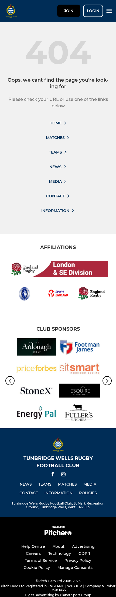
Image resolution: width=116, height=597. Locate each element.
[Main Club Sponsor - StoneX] (36, 391)
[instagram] (63, 475)
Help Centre (33, 546)
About (58, 546)
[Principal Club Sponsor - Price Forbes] (36, 369)
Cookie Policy (37, 567)
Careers (33, 553)
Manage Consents (75, 567)
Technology (59, 553)
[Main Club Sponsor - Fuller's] (79, 413)
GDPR (84, 553)
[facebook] (52, 475)
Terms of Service (41, 560)
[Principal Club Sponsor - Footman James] (79, 347)
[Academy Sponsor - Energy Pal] (36, 413)
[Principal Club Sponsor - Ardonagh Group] (36, 347)
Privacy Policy (77, 560)
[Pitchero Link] (58, 534)
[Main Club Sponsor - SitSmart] (79, 369)
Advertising (83, 546)
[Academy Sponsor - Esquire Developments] (79, 391)
